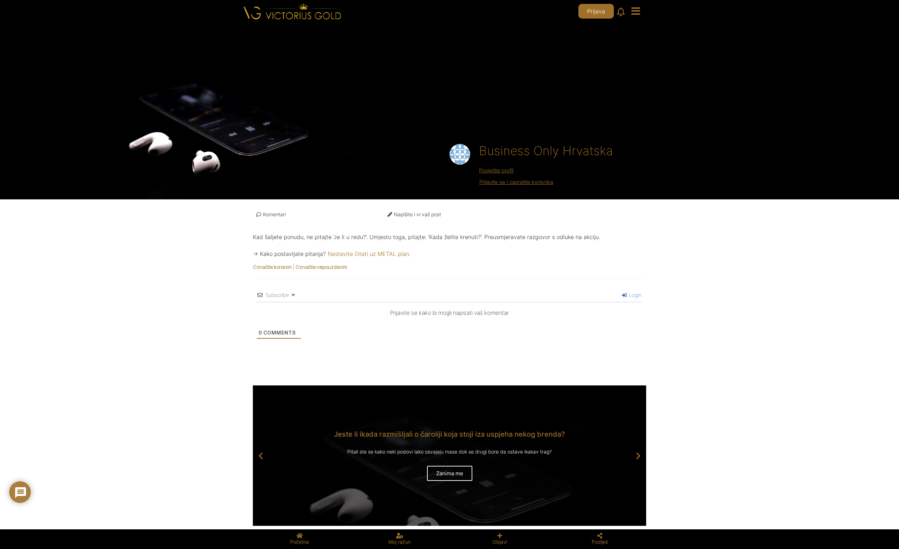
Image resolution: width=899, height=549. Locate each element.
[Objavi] (500, 535)
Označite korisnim (272, 267)
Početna (299, 542)
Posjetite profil (496, 170)
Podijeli (600, 542)
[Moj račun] (399, 535)
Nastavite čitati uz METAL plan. (369, 253)
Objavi (499, 542)
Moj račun (399, 542)
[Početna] (299, 535)
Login (635, 295)
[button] (260, 455)
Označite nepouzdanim (321, 267)
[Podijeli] (600, 535)
